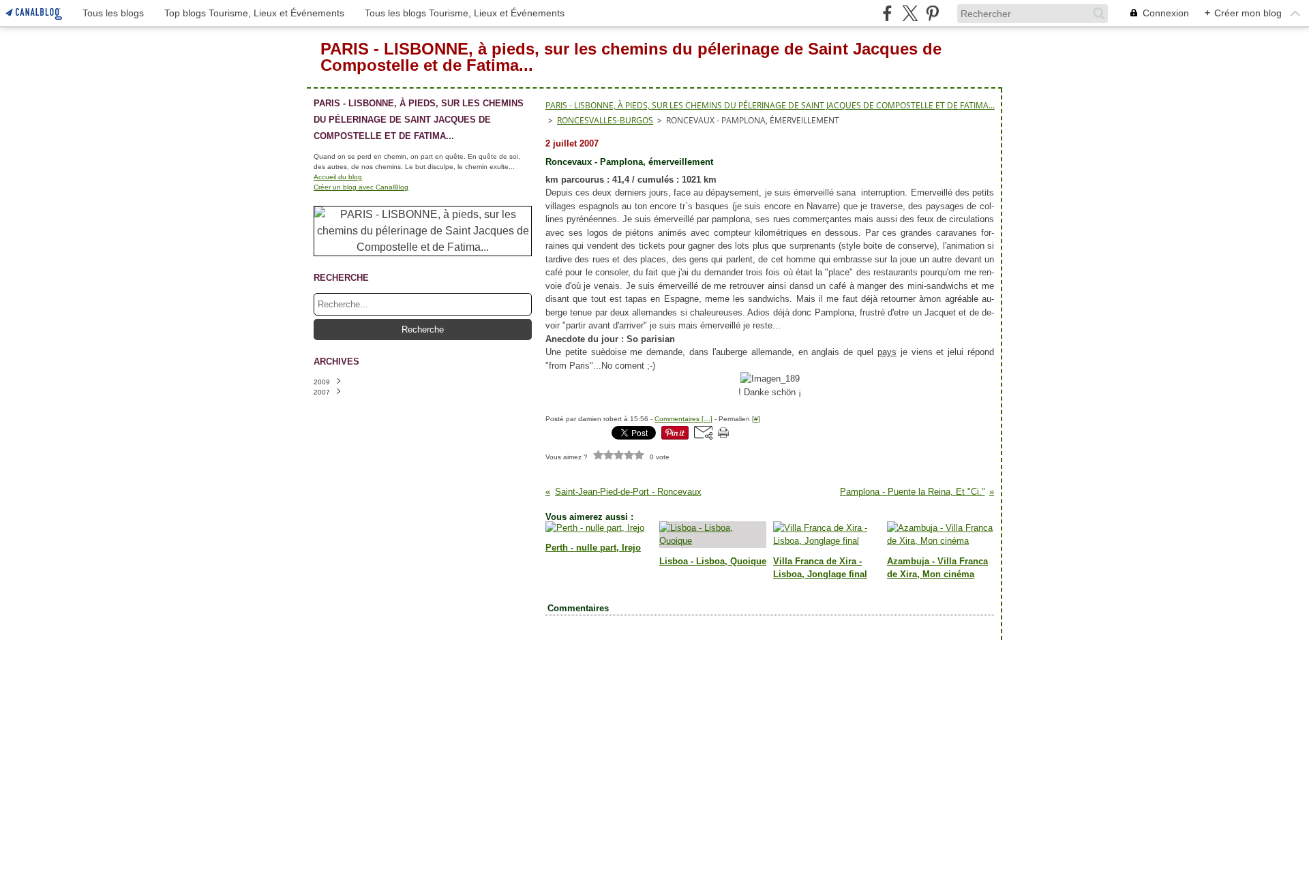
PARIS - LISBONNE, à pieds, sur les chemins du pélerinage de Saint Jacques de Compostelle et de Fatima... (770, 105)
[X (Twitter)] (909, 13)
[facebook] (887, 13)
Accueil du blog (338, 177)
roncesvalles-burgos (605, 120)
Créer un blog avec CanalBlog (361, 187)
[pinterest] (932, 13)
